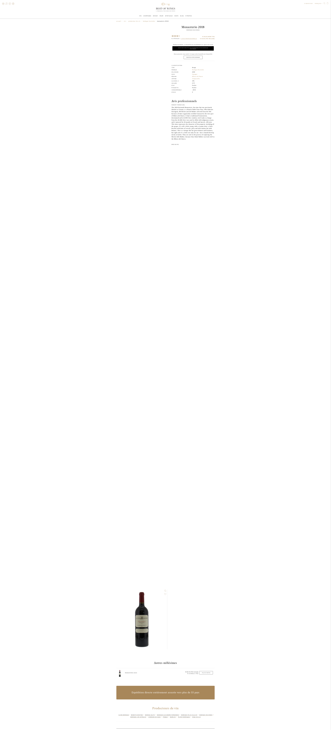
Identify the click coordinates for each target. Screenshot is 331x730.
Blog (182, 15)
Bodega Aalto (150, 715)
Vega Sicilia (196, 717)
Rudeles (173, 717)
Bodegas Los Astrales (138, 717)
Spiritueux (169, 15)
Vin (140, 15)
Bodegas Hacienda (193, 30)
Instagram (13, 3)
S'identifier (308, 3)
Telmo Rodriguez (184, 717)
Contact (3, 3)
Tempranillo (196, 78)
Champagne (147, 15)
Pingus (165, 717)
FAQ (6, 3)
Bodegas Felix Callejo (189, 715)
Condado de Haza (154, 717)
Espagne (194, 74)
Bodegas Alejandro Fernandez (168, 715)
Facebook (10, 3)
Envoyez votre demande (193, 57)
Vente (176, 15)
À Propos (188, 15)
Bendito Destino (137, 715)
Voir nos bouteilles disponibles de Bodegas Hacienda (193, 48)
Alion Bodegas (124, 715)
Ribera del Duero (197, 76)
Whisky (155, 15)
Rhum (161, 15)
